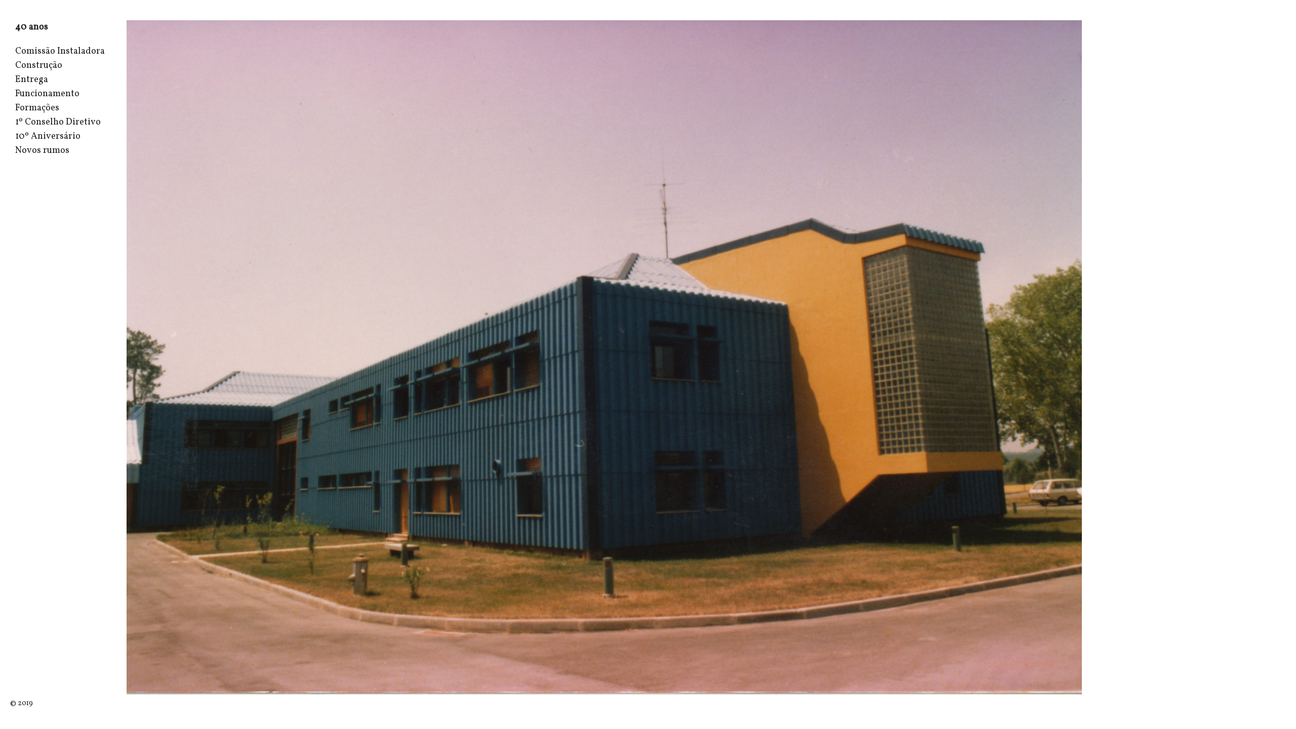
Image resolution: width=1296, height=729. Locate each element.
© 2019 (21, 703)
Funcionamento (47, 94)
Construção (38, 65)
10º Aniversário (47, 136)
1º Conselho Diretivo (58, 122)
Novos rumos (42, 150)
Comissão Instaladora (60, 51)
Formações (37, 108)
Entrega (31, 79)
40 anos (31, 27)
